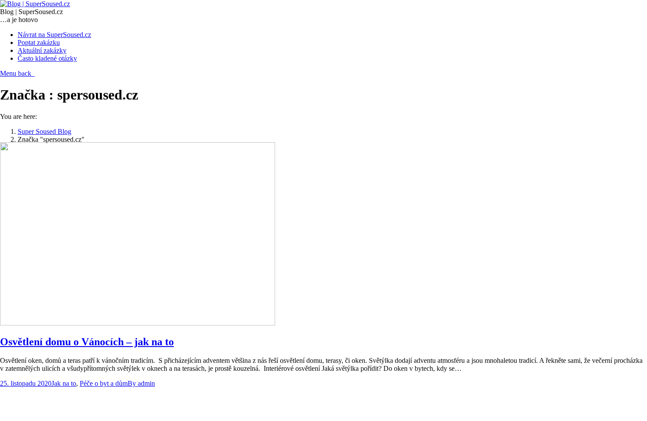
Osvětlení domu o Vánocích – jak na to (87, 341)
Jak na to (63, 383)
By (141, 383)
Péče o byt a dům (104, 383)
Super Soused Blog (44, 131)
